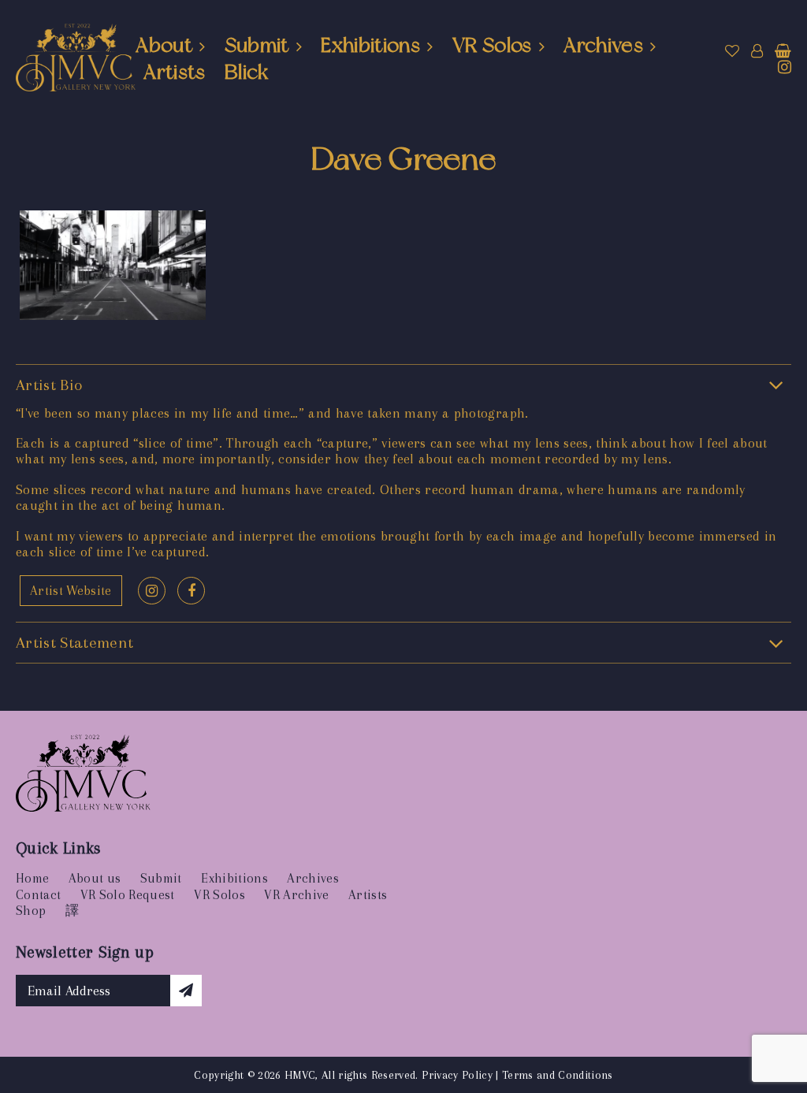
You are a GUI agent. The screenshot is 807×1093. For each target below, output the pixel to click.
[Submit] (186, 990)
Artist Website (71, 590)
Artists (174, 71)
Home (32, 878)
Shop (31, 910)
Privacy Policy (457, 1075)
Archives (603, 45)
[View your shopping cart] (783, 51)
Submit (257, 45)
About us (95, 878)
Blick (247, 71)
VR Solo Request (127, 894)
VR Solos (492, 45)
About (164, 45)
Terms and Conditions (557, 1075)
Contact (38, 894)
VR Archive (296, 894)
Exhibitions (370, 45)
